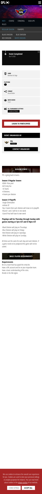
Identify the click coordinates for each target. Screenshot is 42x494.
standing (21, 20)
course (11, 20)
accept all (28, 488)
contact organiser (21, 149)
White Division (20, 38)
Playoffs (21, 29)
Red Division (6, 38)
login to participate (21, 123)
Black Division (7, 34)
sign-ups (31, 20)
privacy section (23, 482)
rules (4, 24)
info (3, 20)
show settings (13, 111)
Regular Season (8, 29)
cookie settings (14, 488)
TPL (11, 141)
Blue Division (21, 34)
